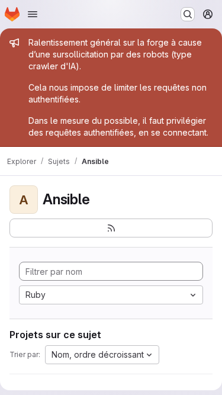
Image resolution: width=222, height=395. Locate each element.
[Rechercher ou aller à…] (188, 14)
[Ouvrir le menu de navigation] (32, 14)
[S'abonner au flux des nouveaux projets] (111, 228)
